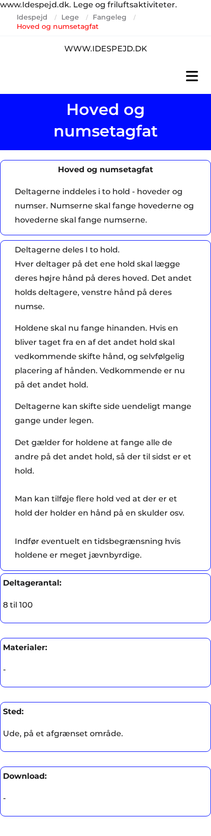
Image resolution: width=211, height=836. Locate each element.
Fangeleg (110, 17)
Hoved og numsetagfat (58, 26)
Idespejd (32, 17)
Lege (70, 17)
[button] (105, 76)
